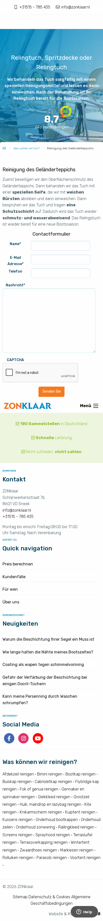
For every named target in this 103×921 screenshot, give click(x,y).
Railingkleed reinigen (76, 827)
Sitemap (20, 896)
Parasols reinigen (51, 857)
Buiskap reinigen (17, 781)
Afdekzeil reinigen (18, 774)
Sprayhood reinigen (53, 834)
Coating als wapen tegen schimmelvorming (43, 664)
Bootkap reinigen (81, 774)
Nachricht (15, 285)
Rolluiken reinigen (17, 857)
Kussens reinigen (17, 819)
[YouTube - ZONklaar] (37, 742)
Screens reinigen (17, 834)
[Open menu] (95, 406)
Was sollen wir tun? (27, 148)
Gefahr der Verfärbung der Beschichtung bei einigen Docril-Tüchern (44, 680)
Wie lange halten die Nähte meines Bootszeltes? (47, 652)
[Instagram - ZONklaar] (24, 742)
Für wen (10, 589)
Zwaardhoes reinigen (38, 850)
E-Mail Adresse (16, 261)
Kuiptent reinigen (80, 812)
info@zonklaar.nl (75, 7)
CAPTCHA (15, 360)
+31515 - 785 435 (35, 7)
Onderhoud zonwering (35, 827)
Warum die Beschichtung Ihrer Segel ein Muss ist (48, 639)
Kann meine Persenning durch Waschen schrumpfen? (39, 699)
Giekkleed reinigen (54, 796)
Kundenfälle (14, 576)
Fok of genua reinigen (39, 789)
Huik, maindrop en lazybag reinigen (50, 804)
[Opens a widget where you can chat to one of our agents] (84, 912)
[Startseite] (4, 148)
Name (15, 244)
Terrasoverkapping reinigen (44, 842)
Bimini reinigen (49, 774)
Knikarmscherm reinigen (41, 812)
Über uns (10, 602)
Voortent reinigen (85, 857)
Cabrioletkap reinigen (53, 781)
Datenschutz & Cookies (49, 896)
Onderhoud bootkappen (57, 819)
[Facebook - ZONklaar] (9, 742)
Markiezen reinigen (76, 850)
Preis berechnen (17, 564)
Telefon (15, 271)
